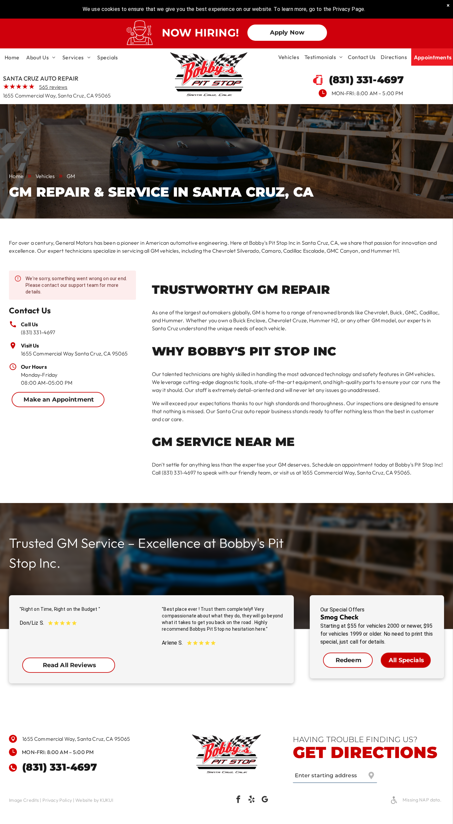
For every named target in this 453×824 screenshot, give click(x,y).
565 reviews (53, 87)
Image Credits (24, 800)
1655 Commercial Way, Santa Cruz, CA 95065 (57, 95)
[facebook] (238, 800)
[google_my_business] (265, 800)
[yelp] (251, 800)
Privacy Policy (57, 800)
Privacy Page (348, 9)
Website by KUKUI (94, 800)
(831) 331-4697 (38, 332)
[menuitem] (12, 57)
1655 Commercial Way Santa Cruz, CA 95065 (74, 353)
